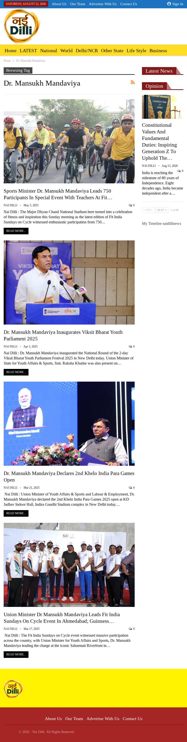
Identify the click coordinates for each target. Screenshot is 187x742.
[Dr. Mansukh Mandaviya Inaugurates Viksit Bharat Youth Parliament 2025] (69, 282)
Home (11, 50)
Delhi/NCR (87, 50)
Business (158, 50)
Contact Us (128, 4)
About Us (59, 4)
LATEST (28, 50)
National (48, 50)
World (66, 50)
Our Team (77, 4)
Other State (112, 50)
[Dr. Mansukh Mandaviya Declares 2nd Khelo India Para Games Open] (69, 424)
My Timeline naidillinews (161, 223)
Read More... (16, 231)
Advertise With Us (103, 4)
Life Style (136, 50)
